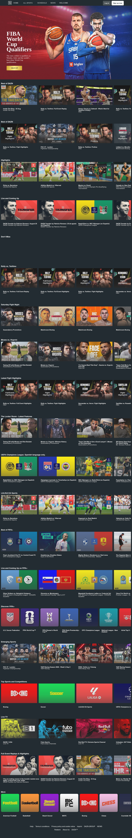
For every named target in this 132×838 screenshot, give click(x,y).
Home (15, 3)
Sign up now (117, 3)
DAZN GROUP (89, 826)
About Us (66, 829)
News (53, 3)
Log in (107, 3)
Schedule (42, 3)
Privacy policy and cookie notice (63, 826)
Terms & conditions (42, 826)
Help (31, 826)
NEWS (99, 826)
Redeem (57, 829)
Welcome (63, 3)
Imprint (79, 826)
